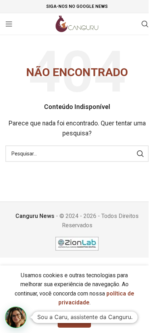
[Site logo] (77, 23)
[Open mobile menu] (9, 24)
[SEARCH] (140, 153)
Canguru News (34, 216)
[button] (16, 317)
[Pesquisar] (145, 24)
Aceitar (74, 320)
